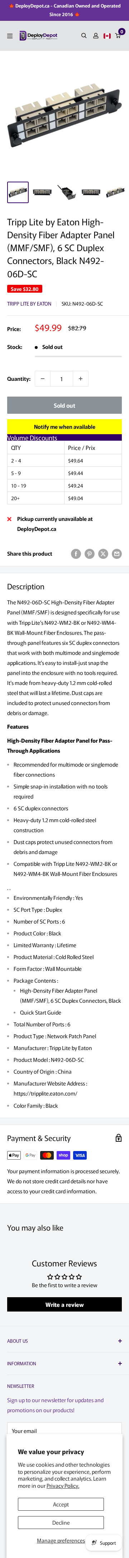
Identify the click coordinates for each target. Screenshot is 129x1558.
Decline (61, 1522)
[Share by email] (117, 553)
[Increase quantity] (80, 378)
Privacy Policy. (63, 1485)
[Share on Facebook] (76, 553)
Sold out (64, 405)
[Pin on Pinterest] (90, 553)
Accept (61, 1504)
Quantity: (18, 378)
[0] (118, 35)
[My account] (96, 35)
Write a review (65, 1304)
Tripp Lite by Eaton (29, 303)
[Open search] (84, 35)
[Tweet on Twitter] (103, 553)
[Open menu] (10, 36)
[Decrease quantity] (42, 378)
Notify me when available (64, 426)
